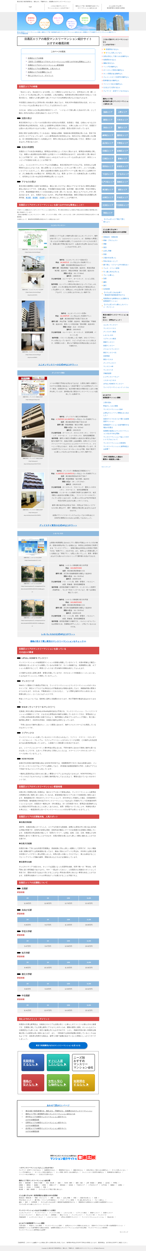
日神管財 (106, 356)
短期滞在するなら (85, 19)
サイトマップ (106, 467)
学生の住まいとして (110, 261)
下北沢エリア (107, 174)
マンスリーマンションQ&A (113, 409)
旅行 (105, 285)
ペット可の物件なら (110, 67)
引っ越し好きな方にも (111, 272)
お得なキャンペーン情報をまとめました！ (116, 414)
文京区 (29, 1187)
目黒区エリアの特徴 (35, 58)
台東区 (120, 1185)
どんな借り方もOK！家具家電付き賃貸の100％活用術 (114, 231)
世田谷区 (62, 1185)
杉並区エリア (122, 166)
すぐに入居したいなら (44, 24)
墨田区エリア (122, 135)
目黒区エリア (107, 151)
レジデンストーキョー (111, 377)
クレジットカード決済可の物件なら (116, 77)
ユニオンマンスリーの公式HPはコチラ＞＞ (58, 365)
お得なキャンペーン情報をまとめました (77, 1225)
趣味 (105, 282)
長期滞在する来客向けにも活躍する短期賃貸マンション (116, 300)
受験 (105, 244)
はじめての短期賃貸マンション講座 (111, 396)
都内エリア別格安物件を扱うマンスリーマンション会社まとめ (115, 101)
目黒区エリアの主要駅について (40, 72)
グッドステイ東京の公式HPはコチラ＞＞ (58, 525)
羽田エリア (107, 213)
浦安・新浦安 (31, 1189)
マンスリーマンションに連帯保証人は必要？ (116, 447)
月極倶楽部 (107, 373)
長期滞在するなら (31, 19)
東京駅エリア (107, 190)
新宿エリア (107, 120)
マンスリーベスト (109, 328)
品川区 (108, 1183)
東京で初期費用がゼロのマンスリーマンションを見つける (58, 1045)
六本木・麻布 (68, 1183)
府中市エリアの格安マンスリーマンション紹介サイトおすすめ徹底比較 (46, 1118)
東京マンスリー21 (109, 352)
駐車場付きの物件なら (111, 80)
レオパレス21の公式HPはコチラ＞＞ (58, 634)
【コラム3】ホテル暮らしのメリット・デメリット (115, 306)
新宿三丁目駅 (38, 1183)
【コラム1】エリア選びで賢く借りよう (114, 220)
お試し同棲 (107, 251)
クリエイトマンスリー (111, 349)
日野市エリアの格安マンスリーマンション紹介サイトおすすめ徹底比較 (46, 1124)
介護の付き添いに (109, 258)
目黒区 (21, 1185)
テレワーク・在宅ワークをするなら (116, 91)
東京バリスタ (108, 359)
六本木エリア (122, 120)
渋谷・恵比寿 (50, 1183)
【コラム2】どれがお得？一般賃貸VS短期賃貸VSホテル (114, 293)
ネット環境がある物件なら (113, 74)
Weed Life (110, 1217)
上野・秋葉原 (90, 1183)
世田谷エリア (107, 166)
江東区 (44, 1185)
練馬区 (100, 1183)
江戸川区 (104, 1185)
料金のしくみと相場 (110, 406)
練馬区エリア (107, 135)
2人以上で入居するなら (111, 87)
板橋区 (36, 1185)
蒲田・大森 (79, 1183)
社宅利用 (106, 289)
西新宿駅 (28, 1183)
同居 (105, 254)
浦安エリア (122, 190)
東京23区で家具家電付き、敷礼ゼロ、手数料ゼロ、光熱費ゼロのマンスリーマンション (44, 1)
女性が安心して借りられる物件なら (71, 23)
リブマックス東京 (109, 339)
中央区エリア (122, 197)
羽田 (44, 1187)
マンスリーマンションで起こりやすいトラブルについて (116, 438)
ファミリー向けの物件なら (113, 84)
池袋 (59, 1183)
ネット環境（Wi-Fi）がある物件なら (67, 1172)
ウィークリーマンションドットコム (116, 387)
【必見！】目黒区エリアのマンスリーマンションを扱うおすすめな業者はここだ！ (59, 62)
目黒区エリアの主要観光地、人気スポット (44, 69)
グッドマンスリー (109, 363)
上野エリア (122, 112)
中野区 (115, 1183)
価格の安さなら (58, 19)
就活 (105, 247)
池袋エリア (107, 112)
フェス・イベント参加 (111, 268)
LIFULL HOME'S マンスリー (113, 384)
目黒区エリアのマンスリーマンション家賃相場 (46, 65)
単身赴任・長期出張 (110, 237)
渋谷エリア (107, 128)
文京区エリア (107, 205)
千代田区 (37, 1187)
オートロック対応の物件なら (113, 70)
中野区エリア (122, 143)
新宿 (20, 1183)
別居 (105, 278)
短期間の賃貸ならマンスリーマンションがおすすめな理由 (116, 432)
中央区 (21, 1187)
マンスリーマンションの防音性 (114, 443)
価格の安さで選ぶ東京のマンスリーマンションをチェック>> (58, 641)
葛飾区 (112, 1185)
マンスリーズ (108, 370)
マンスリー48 (108, 366)
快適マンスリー (109, 346)
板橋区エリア (122, 151)
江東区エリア (107, 159)
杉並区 (71, 1185)
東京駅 (28, 198)
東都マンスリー (109, 342)
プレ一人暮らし (109, 275)
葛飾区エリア (122, 182)
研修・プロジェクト (110, 240)
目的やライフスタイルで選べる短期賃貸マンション (116, 420)
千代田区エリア (122, 205)
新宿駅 (35, 198)
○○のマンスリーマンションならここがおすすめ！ (36, 1168)
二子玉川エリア (122, 174)
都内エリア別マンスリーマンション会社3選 (34, 1180)
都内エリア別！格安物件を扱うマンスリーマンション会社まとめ (87, 7)
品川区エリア (107, 143)
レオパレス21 (108, 335)
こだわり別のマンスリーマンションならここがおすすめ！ (59, 7)
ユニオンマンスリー (110, 325)
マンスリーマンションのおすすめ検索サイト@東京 (37, 1210)
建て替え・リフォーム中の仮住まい (116, 265)
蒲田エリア (122, 128)
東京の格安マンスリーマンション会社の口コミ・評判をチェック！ (115, 317)
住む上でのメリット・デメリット (40, 75)
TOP (30, 7)
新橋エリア (122, 159)
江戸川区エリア (108, 182)
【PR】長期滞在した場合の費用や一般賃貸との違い (113, 458)
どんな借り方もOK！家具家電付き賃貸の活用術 (116, 7)
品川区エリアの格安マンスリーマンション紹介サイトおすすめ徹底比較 (46, 1129)
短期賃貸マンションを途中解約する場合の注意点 (116, 426)
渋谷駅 (42, 198)
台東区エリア (107, 197)
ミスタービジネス (109, 380)
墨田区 (29, 1185)
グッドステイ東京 (109, 332)
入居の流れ (107, 402)
